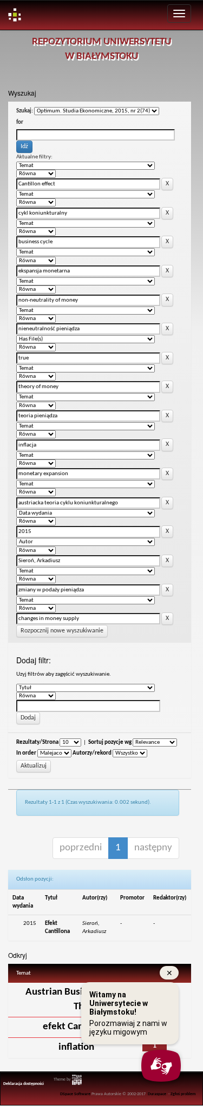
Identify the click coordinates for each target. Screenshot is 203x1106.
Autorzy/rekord (92, 753)
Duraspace (157, 1094)
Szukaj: (24, 111)
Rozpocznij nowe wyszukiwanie (62, 631)
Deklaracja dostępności (23, 1084)
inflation (76, 1047)
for (19, 122)
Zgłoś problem (183, 1094)
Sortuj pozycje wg (110, 742)
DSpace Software (75, 1094)
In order (26, 753)
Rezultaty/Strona (37, 742)
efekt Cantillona (76, 1027)
